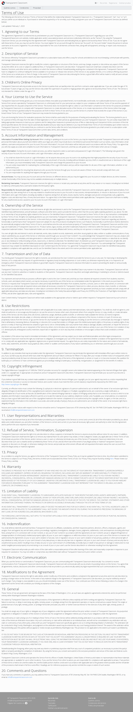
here (112, 458)
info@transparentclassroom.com (22, 410)
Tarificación (52, 705)
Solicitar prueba (125, 3)
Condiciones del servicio (97, 703)
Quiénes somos (9, 8)
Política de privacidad (96, 705)
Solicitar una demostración (58, 708)
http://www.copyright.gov (11, 384)
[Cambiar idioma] (96, 3)
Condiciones (24, 8)
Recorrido (103, 3)
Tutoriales (51, 703)
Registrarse (113, 3)
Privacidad (37, 8)
